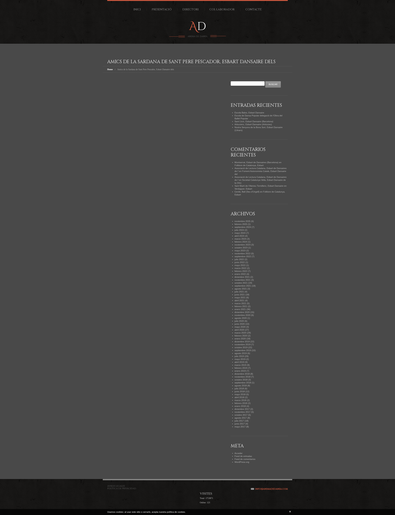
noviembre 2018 (242, 377)
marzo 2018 (240, 400)
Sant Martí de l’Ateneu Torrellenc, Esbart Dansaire (259, 186)
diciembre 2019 (242, 341)
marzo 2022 (240, 268)
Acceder (239, 453)
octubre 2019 (241, 347)
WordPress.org (242, 462)
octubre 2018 (241, 379)
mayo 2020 (240, 327)
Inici (137, 9)
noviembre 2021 (242, 280)
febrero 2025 (241, 224)
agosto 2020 (241, 318)
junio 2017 (240, 423)
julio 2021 (239, 291)
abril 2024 (239, 236)
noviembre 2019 (242, 344)
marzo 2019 (240, 365)
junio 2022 (240, 262)
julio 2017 (239, 421)
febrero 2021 (241, 306)
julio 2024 (239, 230)
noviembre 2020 (242, 315)
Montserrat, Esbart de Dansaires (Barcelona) (256, 162)
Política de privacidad (121, 488)
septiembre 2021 (243, 286)
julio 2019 (239, 356)
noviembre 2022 (242, 253)
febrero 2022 (241, 271)
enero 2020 (240, 338)
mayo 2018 (240, 394)
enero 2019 (240, 371)
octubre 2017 (241, 415)
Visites (206, 493)
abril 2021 (239, 300)
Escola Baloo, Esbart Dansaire (249, 112)
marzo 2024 (240, 239)
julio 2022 (239, 259)
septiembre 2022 (243, 256)
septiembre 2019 (243, 350)
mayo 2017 (240, 426)
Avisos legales (116, 486)
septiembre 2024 (243, 227)
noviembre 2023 (242, 244)
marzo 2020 (240, 332)
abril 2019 (239, 362)
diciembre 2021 (242, 277)
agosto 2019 (241, 353)
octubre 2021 (241, 283)
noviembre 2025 (242, 221)
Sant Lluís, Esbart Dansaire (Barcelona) (254, 121)
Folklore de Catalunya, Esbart (249, 165)
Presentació (162, 9)
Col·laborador (222, 9)
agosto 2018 (241, 385)
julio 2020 (239, 321)
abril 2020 (239, 330)
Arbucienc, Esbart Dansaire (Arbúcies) (253, 124)
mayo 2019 (240, 359)
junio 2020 (240, 324)
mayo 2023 (240, 250)
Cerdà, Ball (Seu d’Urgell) (247, 191)
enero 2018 (240, 406)
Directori (190, 9)
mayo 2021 (240, 297)
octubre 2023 (241, 247)
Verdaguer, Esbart (243, 189)
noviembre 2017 (242, 412)
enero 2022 (240, 274)
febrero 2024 (241, 242)
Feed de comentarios (245, 459)
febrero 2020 (241, 335)
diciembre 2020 (242, 312)
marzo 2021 (240, 303)
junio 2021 (240, 294)
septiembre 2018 (243, 382)
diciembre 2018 (242, 374)
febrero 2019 (241, 368)
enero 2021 (240, 309)
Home (110, 69)
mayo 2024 (240, 233)
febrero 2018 (241, 403)
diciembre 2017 (242, 409)
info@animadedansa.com (271, 489)
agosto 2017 (241, 418)
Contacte (253, 9)
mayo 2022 (240, 265)
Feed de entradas (243, 456)
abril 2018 (239, 397)
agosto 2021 (241, 288)
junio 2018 (240, 391)
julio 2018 (239, 388)
